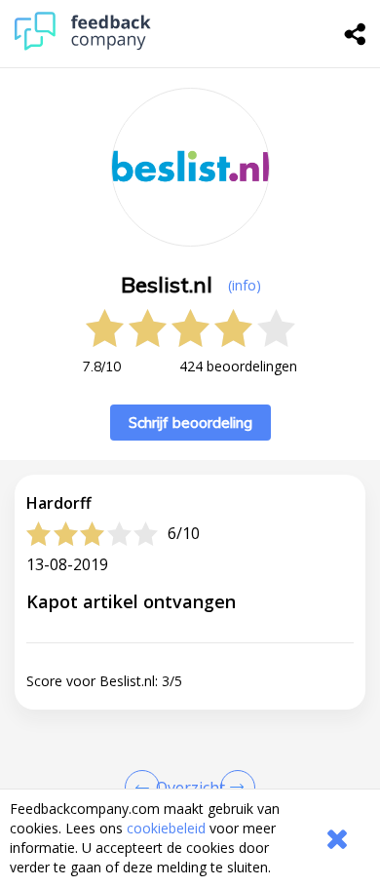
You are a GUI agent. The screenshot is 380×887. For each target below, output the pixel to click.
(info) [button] (244, 285)
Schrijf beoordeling (190, 422)
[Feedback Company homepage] (83, 45)
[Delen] (355, 34)
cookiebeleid (166, 828)
